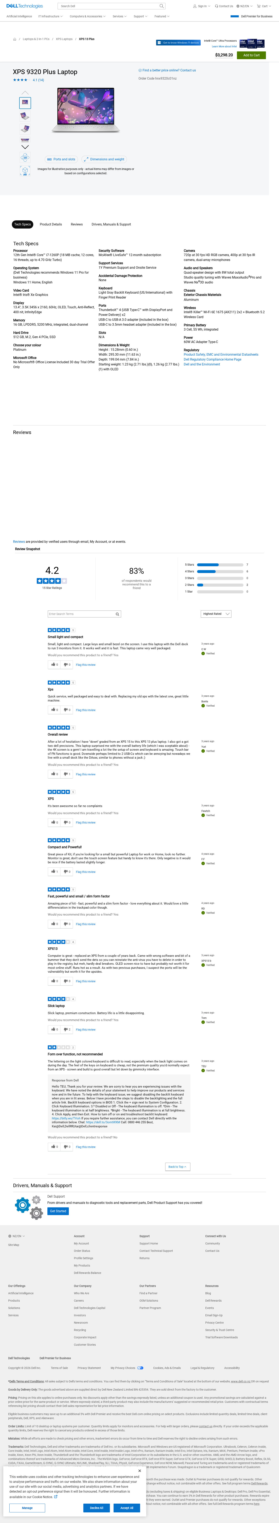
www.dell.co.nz (241, 1381)
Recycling (80, 1330)
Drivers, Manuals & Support (111, 224)
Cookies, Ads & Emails (167, 1368)
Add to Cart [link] (251, 55)
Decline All (96, 1508)
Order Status (82, 1250)
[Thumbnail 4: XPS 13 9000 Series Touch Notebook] (25, 142)
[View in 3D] (25, 157)
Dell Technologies (19, 1358)
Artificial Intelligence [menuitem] (19, 16)
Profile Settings (83, 1258)
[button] (202, 6)
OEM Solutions (149, 1300)
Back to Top (176, 1166)
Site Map (13, 1245)
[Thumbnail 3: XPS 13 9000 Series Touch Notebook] (25, 129)
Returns (145, 1258)
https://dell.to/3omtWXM (103, 1122)
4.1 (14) (38, 80)
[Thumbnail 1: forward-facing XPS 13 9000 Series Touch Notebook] (25, 103)
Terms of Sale (59, 1368)
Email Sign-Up (214, 1315)
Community (212, 1243)
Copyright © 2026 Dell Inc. (24, 1368)
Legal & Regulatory (202, 1368)
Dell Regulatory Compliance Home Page (212, 359)
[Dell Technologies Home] (25, 6)
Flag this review (86, 664)
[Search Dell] (162, 6)
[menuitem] (51, 16)
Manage (27, 1508)
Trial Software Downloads (221, 1337)
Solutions (14, 1308)
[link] (224, 6)
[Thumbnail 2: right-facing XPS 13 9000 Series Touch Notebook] (25, 116)
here (256, 1503)
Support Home (149, 1243)
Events (209, 1308)
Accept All (127, 1508)
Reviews (77, 224)
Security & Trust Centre (219, 1330)
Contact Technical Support (156, 1250)
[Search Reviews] (117, 614)
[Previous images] (25, 92)
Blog (208, 1293)
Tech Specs (22, 224)
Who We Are (81, 1293)
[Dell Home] (14, 39)
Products (14, 1300)
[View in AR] (25, 170)
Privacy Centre (214, 1322)
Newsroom (81, 1322)
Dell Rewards (213, 1300)
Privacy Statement (89, 1368)
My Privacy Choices (123, 1368)
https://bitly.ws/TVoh (66, 1118)
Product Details (51, 224)
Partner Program (150, 1308)
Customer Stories (85, 1344)
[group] (85, 119)
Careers (79, 1300)
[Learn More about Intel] (252, 43)
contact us (205, 1426)
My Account (81, 1243)
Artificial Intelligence (20, 1293)
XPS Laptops (64, 39)
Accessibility (232, 1368)
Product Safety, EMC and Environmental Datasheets (221, 354)
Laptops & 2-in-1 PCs (36, 39)
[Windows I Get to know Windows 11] (178, 42)
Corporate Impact (85, 1337)
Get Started (58, 1211)
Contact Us (212, 1250)
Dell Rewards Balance (87, 1272)
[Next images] (25, 146)
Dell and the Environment (202, 364)
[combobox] (111, 6)
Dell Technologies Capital (89, 1308)
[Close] (139, 1470)
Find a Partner (148, 1293)
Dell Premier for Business (256, 16)
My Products (82, 1265)
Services (13, 1315)
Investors (80, 1315)
